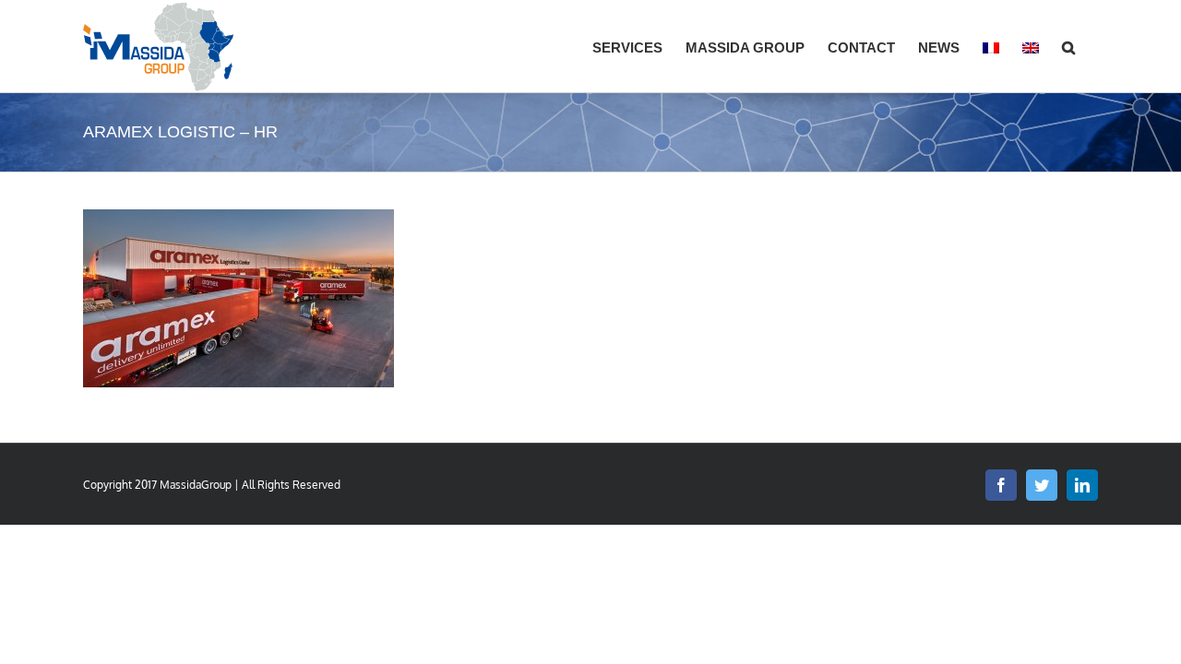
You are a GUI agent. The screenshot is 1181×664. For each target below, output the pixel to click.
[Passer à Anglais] (1030, 46)
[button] (1068, 46)
